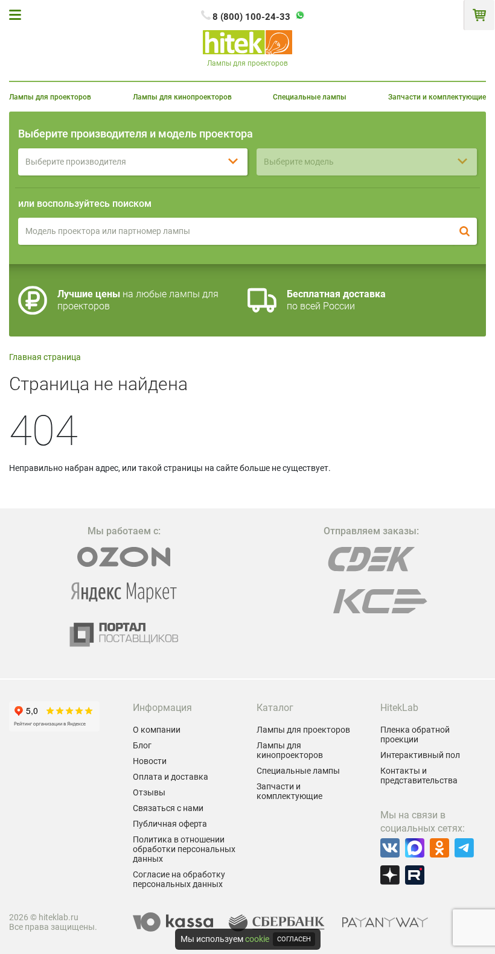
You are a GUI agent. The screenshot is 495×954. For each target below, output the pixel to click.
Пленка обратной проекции (415, 734)
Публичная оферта (170, 824)
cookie (257, 939)
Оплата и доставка (170, 777)
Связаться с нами (168, 808)
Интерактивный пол (420, 755)
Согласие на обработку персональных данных (179, 879)
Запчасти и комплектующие (437, 97)
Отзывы (149, 792)
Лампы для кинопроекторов (182, 97)
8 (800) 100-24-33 (251, 16)
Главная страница (45, 357)
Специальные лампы (309, 97)
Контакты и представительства (419, 775)
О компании (156, 729)
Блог (142, 745)
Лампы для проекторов (50, 97)
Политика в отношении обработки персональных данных (184, 849)
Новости (150, 761)
